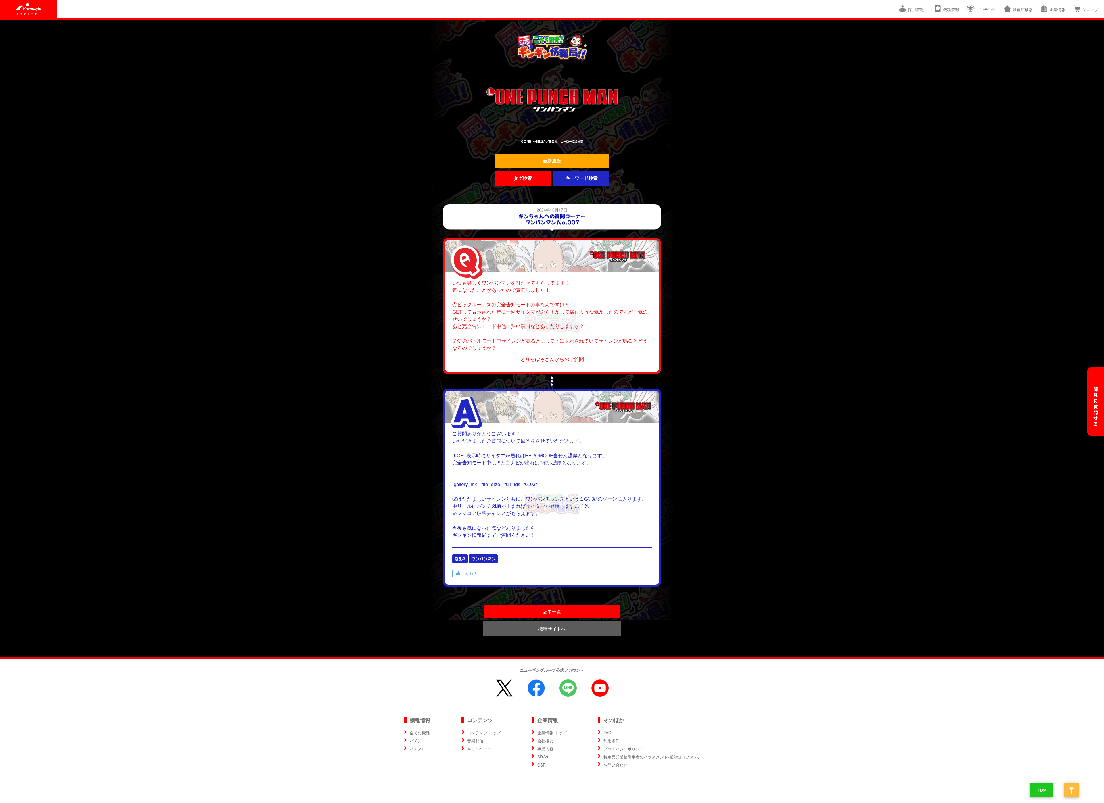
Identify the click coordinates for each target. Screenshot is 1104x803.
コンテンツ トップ (484, 732)
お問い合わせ (615, 765)
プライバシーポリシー (623, 749)
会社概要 (545, 741)
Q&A (460, 559)
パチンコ (418, 741)
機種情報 (951, 9)
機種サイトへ (552, 628)
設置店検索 (1023, 9)
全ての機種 (420, 732)
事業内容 (545, 749)
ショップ (1090, 9)
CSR (541, 765)
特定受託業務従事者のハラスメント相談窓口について (651, 757)
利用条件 (611, 741)
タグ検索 (522, 178)
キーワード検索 (582, 178)
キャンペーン (479, 749)
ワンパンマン (483, 559)
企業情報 (1057, 9)
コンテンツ (986, 9)
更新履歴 (552, 160)
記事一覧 (552, 611)
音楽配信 (475, 741)
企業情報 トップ (552, 732)
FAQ (607, 732)
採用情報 (917, 9)
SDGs (542, 757)
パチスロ (418, 749)
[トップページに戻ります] (552, 47)
